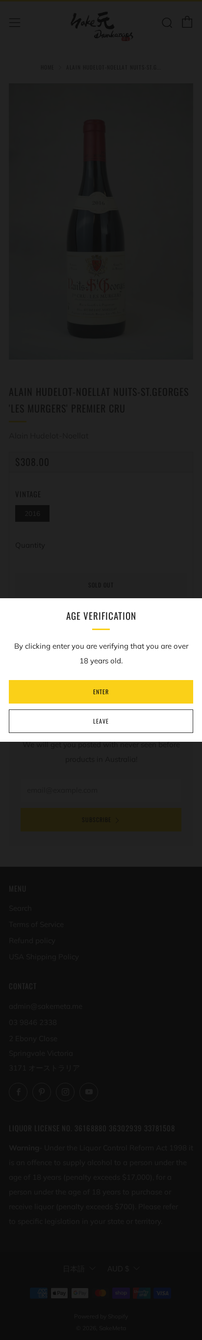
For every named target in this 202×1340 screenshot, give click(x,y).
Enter (101, 691)
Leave (101, 721)
